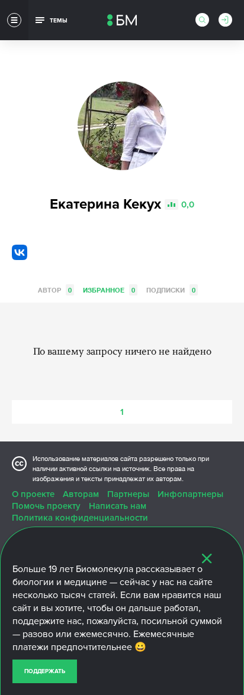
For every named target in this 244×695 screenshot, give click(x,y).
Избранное (109, 290)
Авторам (81, 494)
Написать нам (117, 506)
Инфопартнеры (190, 494)
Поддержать (44, 671)
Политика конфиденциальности (80, 517)
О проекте (33, 494)
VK (19, 252)
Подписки (170, 290)
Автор (55, 290)
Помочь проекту (46, 506)
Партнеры (128, 494)
